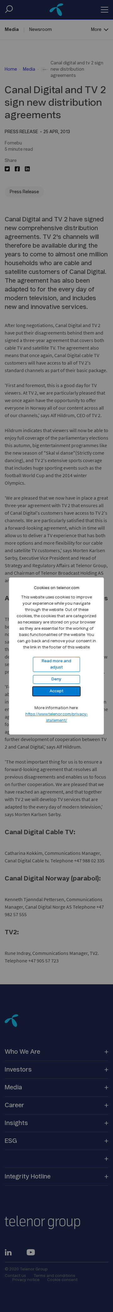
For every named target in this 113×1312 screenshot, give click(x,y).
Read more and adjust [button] (56, 664)
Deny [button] (56, 679)
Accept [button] (56, 691)
